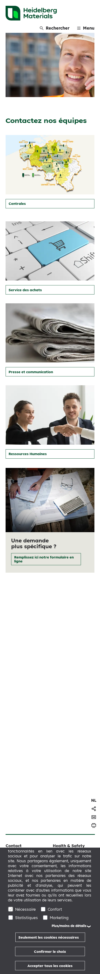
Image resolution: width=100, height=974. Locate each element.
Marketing (59, 917)
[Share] (93, 808)
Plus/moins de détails (69, 926)
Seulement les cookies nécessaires (48, 937)
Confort (55, 909)
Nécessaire (25, 909)
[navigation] (93, 800)
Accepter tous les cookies (50, 966)
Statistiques (26, 917)
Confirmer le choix (50, 951)
